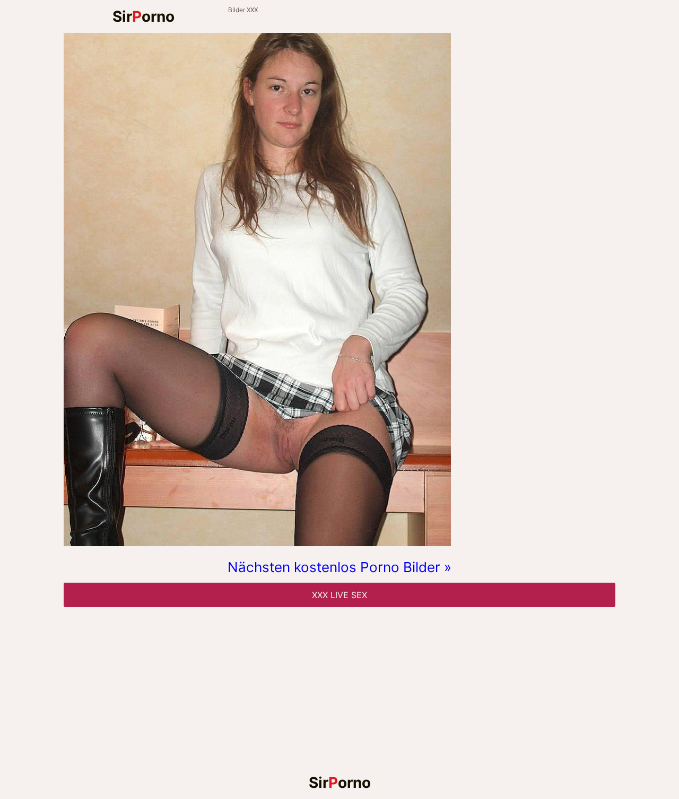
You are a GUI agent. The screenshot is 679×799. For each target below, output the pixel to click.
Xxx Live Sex (339, 595)
